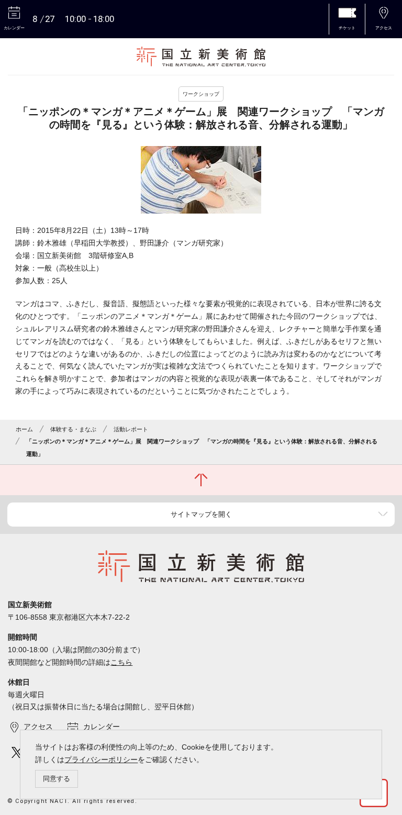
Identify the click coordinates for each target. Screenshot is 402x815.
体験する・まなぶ (73, 429)
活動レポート (131, 429)
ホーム (24, 429)
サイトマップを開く (201, 514)
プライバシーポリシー (101, 759)
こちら (121, 662)
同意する (56, 779)
